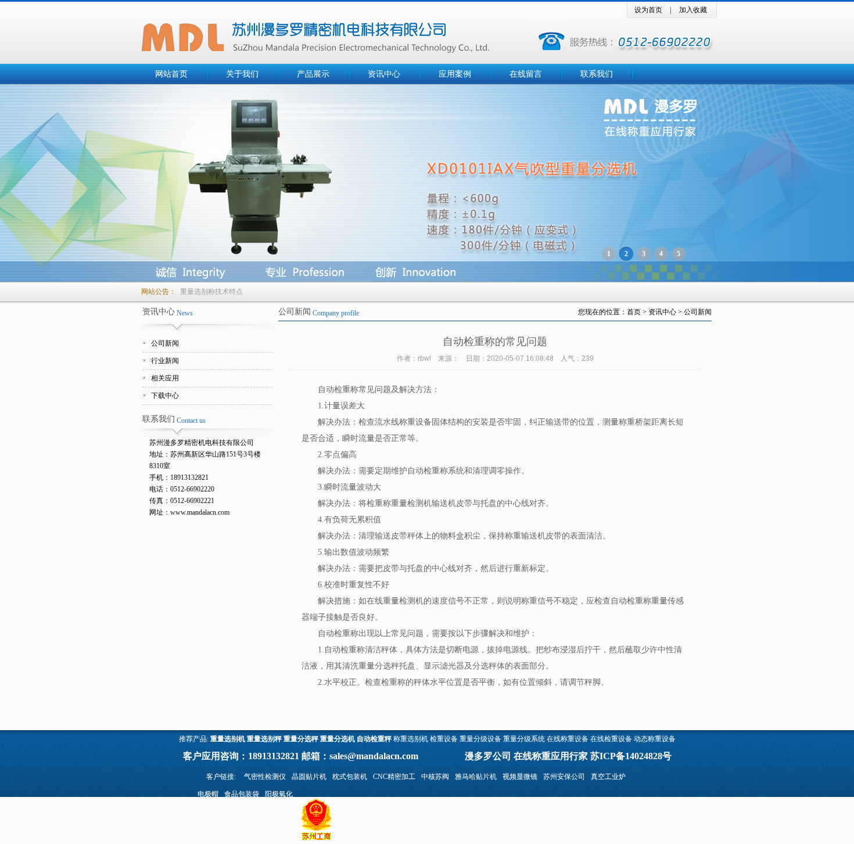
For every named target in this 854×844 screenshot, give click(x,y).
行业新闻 (165, 361)
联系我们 (596, 74)
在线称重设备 (568, 739)
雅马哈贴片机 (476, 777)
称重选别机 (410, 739)
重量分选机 (337, 739)
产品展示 (313, 74)
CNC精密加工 (394, 777)
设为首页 (648, 10)
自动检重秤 (374, 739)
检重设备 (444, 739)
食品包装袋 (241, 794)
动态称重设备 (655, 739)
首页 (634, 312)
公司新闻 (165, 343)
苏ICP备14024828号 (631, 756)
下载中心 (165, 396)
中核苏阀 (435, 777)
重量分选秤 (301, 739)
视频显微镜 (520, 777)
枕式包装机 (349, 777)
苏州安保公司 (564, 777)
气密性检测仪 (265, 777)
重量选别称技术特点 (211, 292)
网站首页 (171, 74)
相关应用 (165, 378)
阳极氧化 (279, 794)
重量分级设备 (480, 739)
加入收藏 (693, 10)
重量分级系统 (524, 739)
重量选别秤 (264, 739)
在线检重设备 (611, 739)
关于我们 (242, 74)
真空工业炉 (608, 777)
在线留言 (525, 74)
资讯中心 (384, 74)
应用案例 (455, 74)
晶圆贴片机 (309, 777)
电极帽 (208, 794)
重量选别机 (227, 739)
